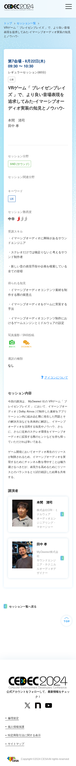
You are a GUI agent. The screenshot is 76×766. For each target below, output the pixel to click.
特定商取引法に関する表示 (24, 735)
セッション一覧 (26, 23)
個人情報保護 (16, 727)
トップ (8, 23)
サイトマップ (16, 744)
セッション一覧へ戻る (23, 606)
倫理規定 (13, 718)
